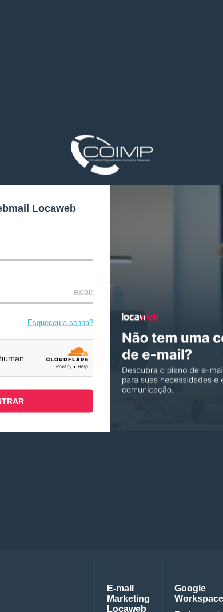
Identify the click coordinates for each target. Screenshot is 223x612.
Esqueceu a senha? (60, 322)
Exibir (83, 290)
